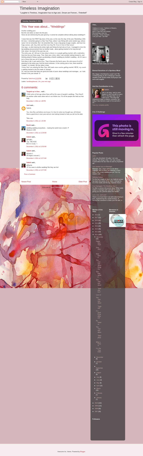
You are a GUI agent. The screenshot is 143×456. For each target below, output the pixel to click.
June (98, 380)
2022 (96, 215)
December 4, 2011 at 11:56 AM (36, 146)
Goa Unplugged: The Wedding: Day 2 (104, 186)
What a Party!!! (98, 343)
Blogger (82, 451)
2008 (96, 408)
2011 (96, 234)
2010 (96, 403)
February (99, 393)
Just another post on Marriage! (102, 166)
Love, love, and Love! (99, 195)
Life (39, 81)
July (98, 377)
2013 (96, 229)
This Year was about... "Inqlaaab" (98, 303)
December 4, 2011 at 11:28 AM (36, 133)
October (99, 362)
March (99, 388)
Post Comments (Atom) (58, 187)
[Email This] (50, 78)
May (98, 383)
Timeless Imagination (40, 8)
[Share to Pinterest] (59, 78)
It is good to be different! (98, 314)
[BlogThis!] (52, 78)
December (100, 237)
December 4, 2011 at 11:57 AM (36, 158)
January (99, 397)
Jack (28, 105)
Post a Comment (29, 174)
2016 (96, 220)
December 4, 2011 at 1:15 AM (36, 121)
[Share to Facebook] (57, 78)
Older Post (83, 182)
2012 (96, 232)
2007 (96, 411)
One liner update (98, 274)
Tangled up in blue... (33, 91)
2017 (96, 217)
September (99, 368)
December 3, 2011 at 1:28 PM (36, 101)
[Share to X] (54, 78)
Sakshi (28, 137)
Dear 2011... (98, 249)
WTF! (94, 156)
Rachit (28, 125)
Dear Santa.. (98, 255)
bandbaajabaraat (32, 81)
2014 (96, 226)
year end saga (45, 81)
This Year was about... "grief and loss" (98, 286)
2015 (96, 223)
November (100, 357)
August (99, 372)
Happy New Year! (98, 243)
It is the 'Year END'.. (98, 351)
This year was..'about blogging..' (98, 264)
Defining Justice (97, 177)
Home (54, 182)
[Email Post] (46, 78)
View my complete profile (100, 105)
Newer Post (26, 182)
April (98, 386)
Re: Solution (98, 322)
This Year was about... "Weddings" (98, 333)
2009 (96, 406)
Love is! (98, 295)
